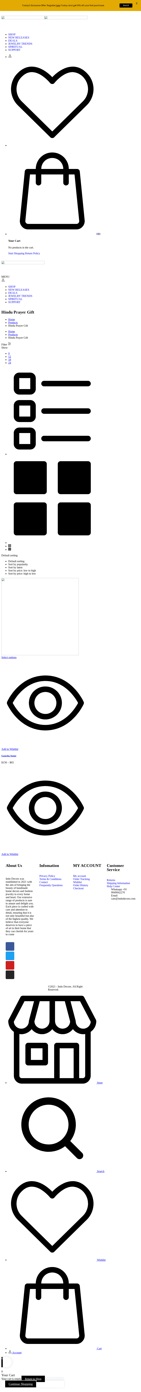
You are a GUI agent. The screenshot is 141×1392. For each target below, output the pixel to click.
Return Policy (32, 253)
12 (9, 356)
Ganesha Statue (8, 755)
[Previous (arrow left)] (6, 696)
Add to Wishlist (9, 749)
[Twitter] (10, 956)
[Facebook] (10, 946)
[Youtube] (10, 965)
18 (9, 359)
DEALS (12, 40)
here (58, 5)
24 (9, 362)
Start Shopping (16, 253)
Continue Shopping (21, 1384)
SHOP (11, 34)
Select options (9, 657)
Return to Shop (33, 1378)
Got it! (126, 5)
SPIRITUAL (15, 46)
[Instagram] (10, 974)
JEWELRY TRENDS (20, 43)
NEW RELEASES (18, 37)
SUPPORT (14, 49)
